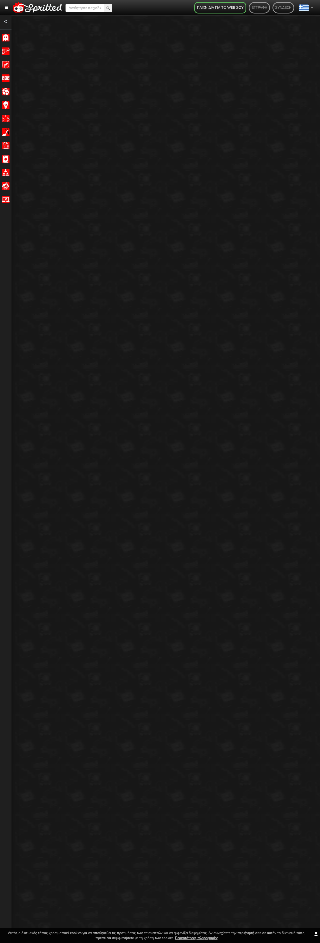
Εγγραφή (259, 7)
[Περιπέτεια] (5, 64)
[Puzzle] (5, 118)
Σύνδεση (283, 7)
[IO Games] (5, 199)
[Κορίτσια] (5, 132)
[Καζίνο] (5, 159)
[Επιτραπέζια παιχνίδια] (5, 145)
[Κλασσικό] (5, 37)
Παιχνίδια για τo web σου (220, 7)
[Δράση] (5, 51)
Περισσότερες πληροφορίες (196, 938)
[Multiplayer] (5, 172)
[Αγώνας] (5, 78)
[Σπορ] (5, 91)
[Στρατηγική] (5, 105)
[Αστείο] (5, 186)
